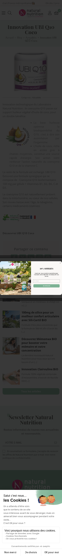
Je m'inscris (46, 285)
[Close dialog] (60, 263)
